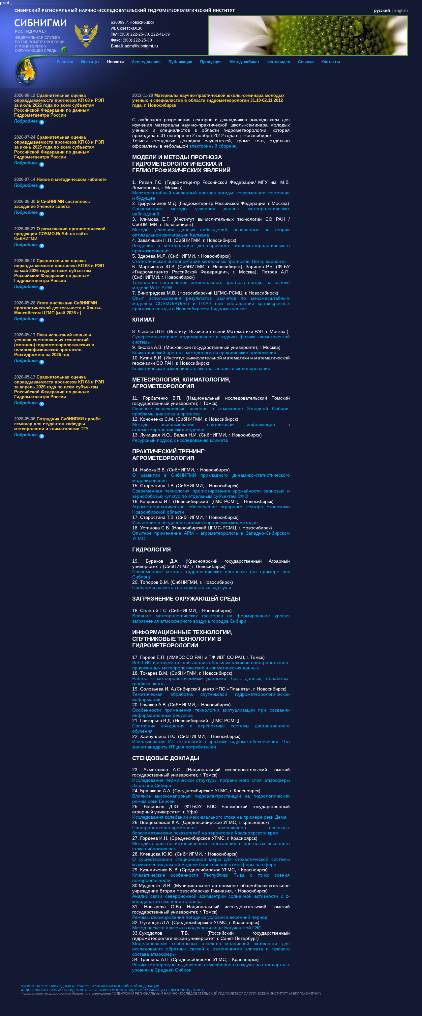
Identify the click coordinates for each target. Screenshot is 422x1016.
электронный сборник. (212, 146)
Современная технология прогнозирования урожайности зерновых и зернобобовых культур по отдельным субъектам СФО (211, 493)
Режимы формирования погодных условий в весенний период (199, 917)
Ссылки (306, 62)
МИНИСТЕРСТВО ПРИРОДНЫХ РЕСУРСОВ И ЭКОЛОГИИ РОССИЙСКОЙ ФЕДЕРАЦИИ (90, 986)
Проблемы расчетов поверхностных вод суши (181, 587)
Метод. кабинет (244, 62)
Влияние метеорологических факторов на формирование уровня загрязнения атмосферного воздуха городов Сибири (211, 618)
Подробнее (26, 121)
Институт (90, 62)
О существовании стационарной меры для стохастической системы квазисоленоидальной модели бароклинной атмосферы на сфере (211, 862)
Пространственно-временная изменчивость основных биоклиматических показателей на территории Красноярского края (211, 830)
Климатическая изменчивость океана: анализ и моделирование (201, 368)
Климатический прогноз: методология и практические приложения (204, 352)
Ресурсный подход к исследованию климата (180, 440)
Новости (115, 62)
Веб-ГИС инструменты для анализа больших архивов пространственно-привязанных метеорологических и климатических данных (211, 665)
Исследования (146, 62)
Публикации (180, 62)
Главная (65, 62)
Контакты (330, 62)
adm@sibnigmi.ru (141, 45)
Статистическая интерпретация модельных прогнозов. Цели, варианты (209, 261)
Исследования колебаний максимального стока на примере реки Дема (209, 817)
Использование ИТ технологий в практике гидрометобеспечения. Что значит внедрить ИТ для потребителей (211, 744)
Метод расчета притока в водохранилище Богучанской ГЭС (196, 927)
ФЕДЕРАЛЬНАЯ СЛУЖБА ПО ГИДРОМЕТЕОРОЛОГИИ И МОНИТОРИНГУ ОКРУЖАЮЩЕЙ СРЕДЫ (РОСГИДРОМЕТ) (112, 990)
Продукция (211, 62)
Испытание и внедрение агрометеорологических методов (194, 522)
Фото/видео (278, 62)
